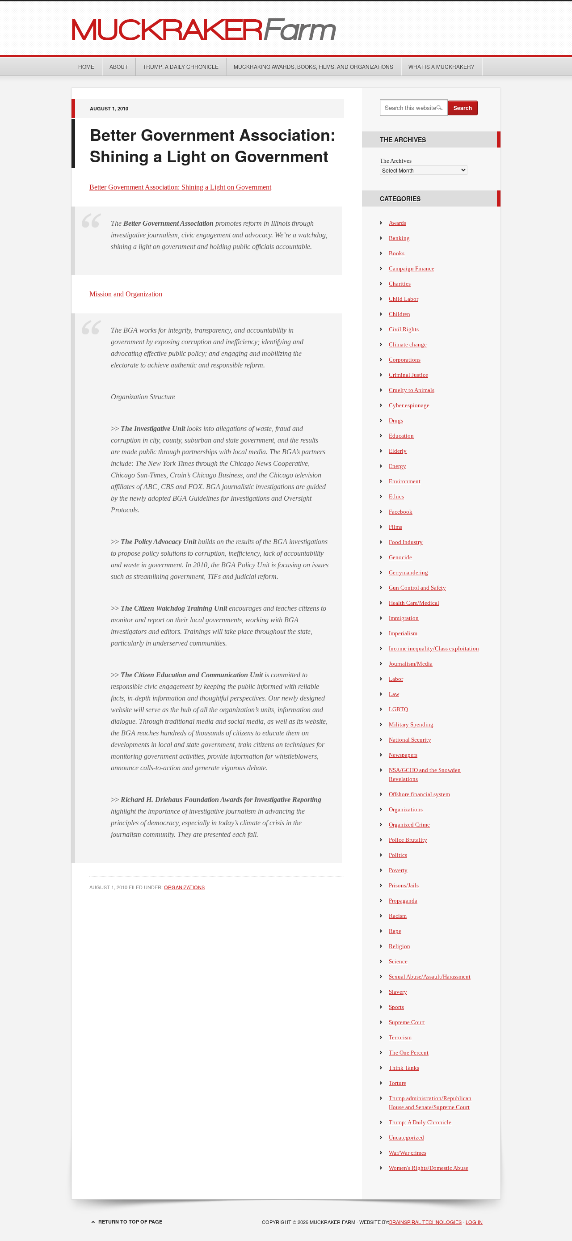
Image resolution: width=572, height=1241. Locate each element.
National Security (410, 739)
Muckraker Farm (286, 28)
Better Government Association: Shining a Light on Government (180, 187)
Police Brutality (408, 839)
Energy (397, 466)
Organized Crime (409, 824)
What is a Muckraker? (441, 66)
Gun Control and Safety (417, 587)
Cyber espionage (409, 405)
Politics (398, 855)
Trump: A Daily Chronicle (181, 66)
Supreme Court (407, 1022)
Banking (399, 238)
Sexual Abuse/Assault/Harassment (430, 976)
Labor (396, 678)
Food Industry (406, 542)
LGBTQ (398, 709)
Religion (399, 946)
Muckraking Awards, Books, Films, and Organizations (313, 66)
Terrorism (400, 1037)
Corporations (405, 359)
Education (401, 435)
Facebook (400, 511)
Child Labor (403, 298)
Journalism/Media (411, 663)
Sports (396, 1007)
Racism (398, 915)
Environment (405, 481)
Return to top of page (130, 1221)
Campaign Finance (411, 268)
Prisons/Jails (404, 885)
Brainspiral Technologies (425, 1221)
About (118, 66)
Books (396, 253)
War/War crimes (407, 1152)
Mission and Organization (125, 294)
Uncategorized (406, 1137)
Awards (397, 222)
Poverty (398, 870)
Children (399, 314)
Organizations (184, 887)
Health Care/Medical (414, 602)
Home (86, 66)
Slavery (398, 991)
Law (394, 694)
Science (398, 961)
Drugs (396, 420)
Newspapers (403, 754)
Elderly (398, 450)
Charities (400, 283)
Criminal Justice (408, 374)
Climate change (408, 344)
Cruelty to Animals (411, 390)
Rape (395, 931)
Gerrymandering (408, 572)
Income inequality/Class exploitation (434, 648)
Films (395, 526)
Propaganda (403, 900)
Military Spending (411, 724)
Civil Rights (404, 329)
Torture (397, 1083)
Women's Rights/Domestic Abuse (428, 1168)
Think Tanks (404, 1067)
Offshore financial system (419, 794)
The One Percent (409, 1052)
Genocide (400, 557)
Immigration (404, 618)
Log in (474, 1221)
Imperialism (403, 633)
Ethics (396, 496)
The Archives (396, 160)
